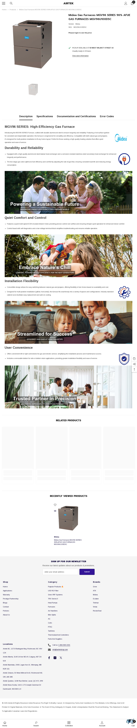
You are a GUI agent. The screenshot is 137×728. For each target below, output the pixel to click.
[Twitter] (61, 658)
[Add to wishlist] (55, 504)
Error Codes (107, 116)
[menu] (3, 3)
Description (26, 116)
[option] (33, 44)
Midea (77, 24)
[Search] (11, 3)
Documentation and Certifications (76, 116)
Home (4, 10)
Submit (87, 572)
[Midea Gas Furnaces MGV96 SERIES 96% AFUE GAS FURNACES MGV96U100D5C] (68, 518)
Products (13, 10)
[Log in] (125, 3)
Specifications (45, 116)
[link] (17, 475)
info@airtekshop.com (60, 650)
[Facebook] (49, 658)
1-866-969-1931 (64, 645)
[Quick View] (55, 511)
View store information (80, 56)
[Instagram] (55, 658)
